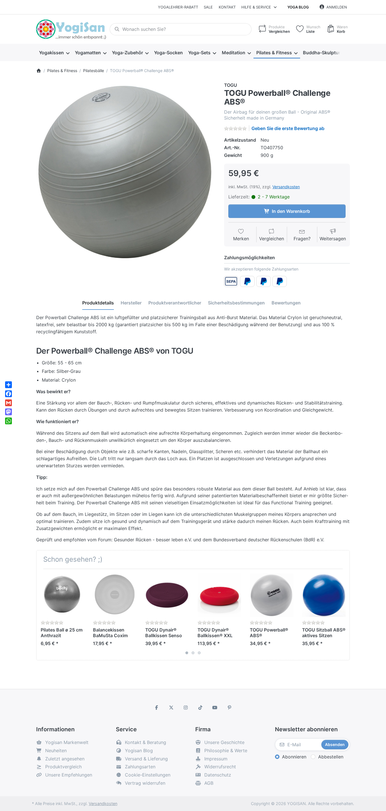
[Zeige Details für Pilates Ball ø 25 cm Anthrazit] (62, 595)
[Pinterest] (229, 707)
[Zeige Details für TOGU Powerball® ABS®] (271, 595)
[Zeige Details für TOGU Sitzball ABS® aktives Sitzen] (324, 595)
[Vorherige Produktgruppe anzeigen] (42, 614)
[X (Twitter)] (171, 707)
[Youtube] (215, 707)
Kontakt (227, 7)
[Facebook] (156, 707)
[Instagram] (185, 707)
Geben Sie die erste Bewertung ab (287, 128)
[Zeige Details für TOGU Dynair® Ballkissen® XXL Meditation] (219, 595)
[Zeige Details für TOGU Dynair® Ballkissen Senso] (167, 595)
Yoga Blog (298, 7)
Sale (208, 7)
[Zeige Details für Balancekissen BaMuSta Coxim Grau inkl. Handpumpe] (114, 595)
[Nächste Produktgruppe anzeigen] (343, 614)
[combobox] (180, 29)
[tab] (98, 303)
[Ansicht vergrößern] (126, 171)
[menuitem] (54, 52)
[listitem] (126, 171)
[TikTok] (200, 707)
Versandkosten (286, 186)
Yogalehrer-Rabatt (178, 7)
